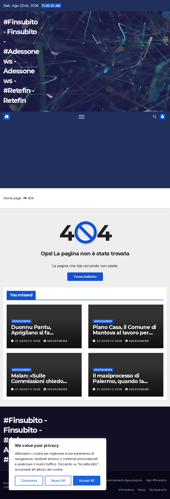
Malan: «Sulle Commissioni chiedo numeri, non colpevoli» (40, 381)
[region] (57, 464)
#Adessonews (21, 321)
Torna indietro (85, 276)
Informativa (126, 489)
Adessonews (57, 340)
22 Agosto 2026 (28, 340)
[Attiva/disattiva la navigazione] (81, 116)
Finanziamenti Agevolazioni (123, 480)
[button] (154, 116)
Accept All (86, 480)
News (142, 489)
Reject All (58, 480)
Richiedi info (158, 489)
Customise (29, 480)
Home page (12, 198)
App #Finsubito (156, 480)
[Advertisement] (85, 155)
